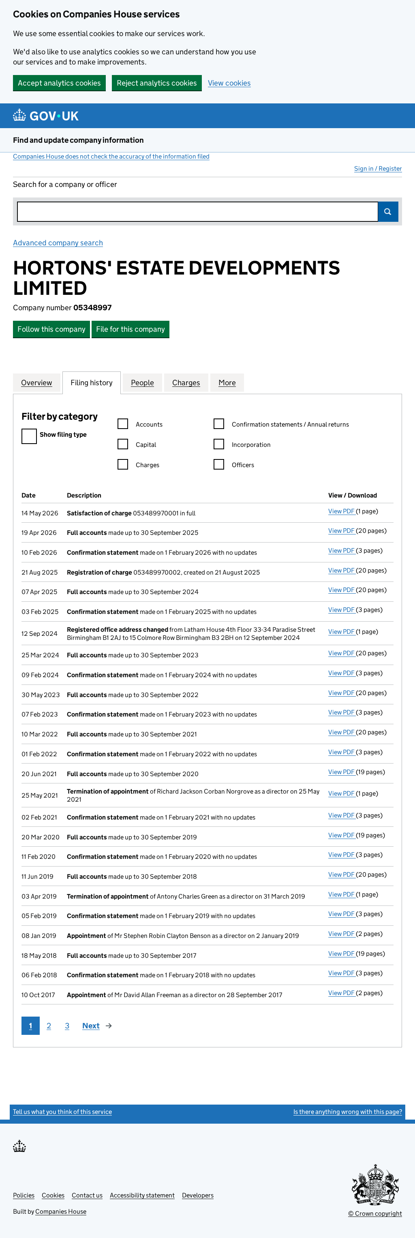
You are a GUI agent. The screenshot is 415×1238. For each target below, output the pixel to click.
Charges (147, 465)
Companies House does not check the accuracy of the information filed (111, 156)
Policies (23, 1195)
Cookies (53, 1195)
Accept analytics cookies (59, 83)
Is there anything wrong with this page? (347, 1112)
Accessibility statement (142, 1195)
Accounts (149, 424)
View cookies (229, 83)
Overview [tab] (36, 382)
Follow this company (51, 329)
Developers (198, 1195)
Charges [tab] (186, 382)
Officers (243, 465)
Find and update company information (78, 140)
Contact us (87, 1195)
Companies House (60, 1211)
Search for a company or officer (65, 184)
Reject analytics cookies (157, 83)
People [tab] (142, 382)
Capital (146, 444)
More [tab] (227, 382)
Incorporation (251, 444)
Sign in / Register (378, 168)
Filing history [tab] (92, 382)
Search (388, 212)
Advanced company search (58, 242)
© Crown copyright (375, 1213)
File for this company (130, 329)
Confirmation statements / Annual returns (290, 424)
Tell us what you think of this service (62, 1112)
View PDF (342, 511)
